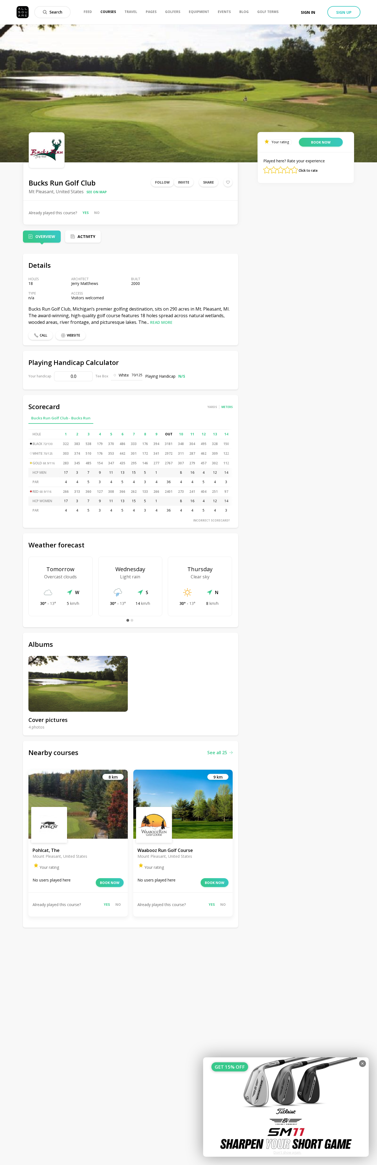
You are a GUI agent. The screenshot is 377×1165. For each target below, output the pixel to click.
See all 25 (217, 753)
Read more (161, 322)
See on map (96, 192)
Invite (183, 182)
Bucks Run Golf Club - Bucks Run (61, 417)
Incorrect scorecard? (211, 520)
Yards (212, 407)
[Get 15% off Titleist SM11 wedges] (286, 1107)
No (97, 212)
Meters (227, 407)
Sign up (344, 12)
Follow (162, 182)
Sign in (308, 12)
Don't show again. (287, 1152)
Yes (86, 212)
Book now (110, 882)
